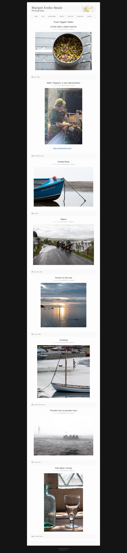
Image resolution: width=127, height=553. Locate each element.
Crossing (63, 340)
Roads (34, 272)
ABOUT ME (70, 16)
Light (34, 334)
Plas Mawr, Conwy (63, 468)
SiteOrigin (65, 550)
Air (34, 462)
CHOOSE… (89, 16)
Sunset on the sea (63, 278)
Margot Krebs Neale (64, 29)
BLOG (43, 16)
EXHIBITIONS (80, 16)
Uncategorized (71, 29)
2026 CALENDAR (52, 16)
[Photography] (63, 12)
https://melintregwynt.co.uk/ (62, 148)
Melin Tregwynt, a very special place (63, 83)
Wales (38, 77)
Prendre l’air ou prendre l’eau (63, 410)
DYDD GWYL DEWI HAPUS (63, 27)
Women (42, 156)
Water (41, 272)
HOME (36, 16)
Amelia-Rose (63, 162)
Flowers (35, 77)
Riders (64, 219)
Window (38, 156)
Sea (34, 213)
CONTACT (62, 16)
